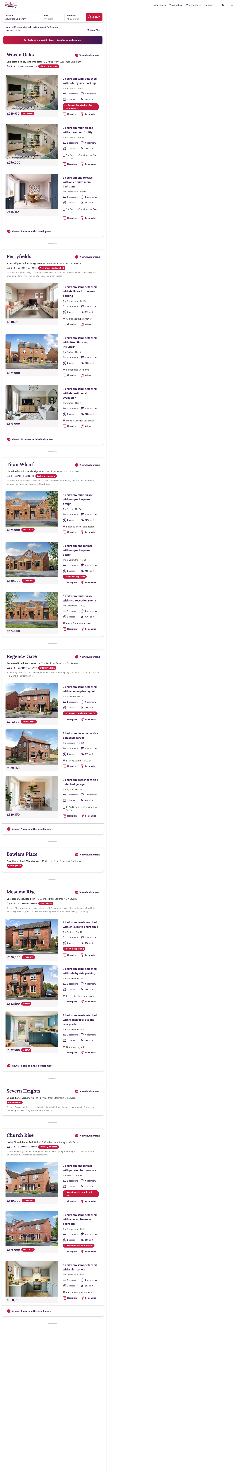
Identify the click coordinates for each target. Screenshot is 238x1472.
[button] (51, 17)
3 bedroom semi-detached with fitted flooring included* (80, 342)
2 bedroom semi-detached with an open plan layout (80, 689)
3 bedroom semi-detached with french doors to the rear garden (80, 1020)
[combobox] (20, 17)
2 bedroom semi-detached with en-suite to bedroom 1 (80, 925)
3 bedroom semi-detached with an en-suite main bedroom (80, 1219)
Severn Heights (23, 1091)
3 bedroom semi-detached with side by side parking (80, 971)
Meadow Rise (21, 892)
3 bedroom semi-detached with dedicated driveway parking (80, 291)
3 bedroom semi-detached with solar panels (80, 1267)
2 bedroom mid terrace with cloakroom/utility (78, 130)
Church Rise (20, 1135)
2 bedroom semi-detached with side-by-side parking (80, 81)
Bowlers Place (22, 854)
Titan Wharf (20, 464)
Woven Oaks (20, 55)
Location (9, 15)
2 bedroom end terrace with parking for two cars (79, 1168)
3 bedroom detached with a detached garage (80, 735)
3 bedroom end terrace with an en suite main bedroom (78, 182)
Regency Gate (22, 656)
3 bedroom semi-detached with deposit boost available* (80, 393)
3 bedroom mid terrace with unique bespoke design (78, 499)
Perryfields (19, 256)
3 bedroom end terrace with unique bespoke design (78, 550)
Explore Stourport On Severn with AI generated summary (55, 40)
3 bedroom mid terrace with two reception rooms (80, 598)
